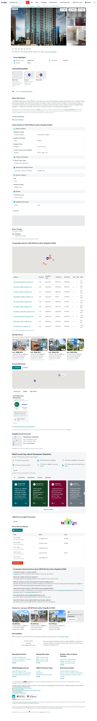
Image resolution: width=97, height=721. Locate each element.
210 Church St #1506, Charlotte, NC (23, 282)
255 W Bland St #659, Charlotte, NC (23, 296)
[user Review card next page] (85, 493)
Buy (32, 2)
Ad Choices (79, 702)
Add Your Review (48, 509)
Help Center (42, 712)
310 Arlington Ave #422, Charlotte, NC (23, 311)
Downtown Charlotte (50, 52)
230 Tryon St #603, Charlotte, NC (22, 292)
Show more (16, 563)
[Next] (83, 349)
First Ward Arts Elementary (65, 590)
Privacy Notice (73, 702)
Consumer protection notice (35, 690)
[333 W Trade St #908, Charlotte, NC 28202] (20, 616)
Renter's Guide (64, 636)
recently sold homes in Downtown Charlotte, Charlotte (37, 585)
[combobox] (19, 2)
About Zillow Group (23, 702)
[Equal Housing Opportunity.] (29, 712)
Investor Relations (48, 702)
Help (68, 702)
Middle (25, 391)
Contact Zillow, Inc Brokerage (19, 692)
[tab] (16, 367)
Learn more (69, 429)
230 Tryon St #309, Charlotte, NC (22, 301)
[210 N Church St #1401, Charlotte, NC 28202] (20, 345)
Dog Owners (31, 477)
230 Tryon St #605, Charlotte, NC (22, 287)
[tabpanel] (48, 549)
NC (27, 6)
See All (16, 470)
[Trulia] (13, 696)
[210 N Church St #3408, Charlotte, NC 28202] (75, 345)
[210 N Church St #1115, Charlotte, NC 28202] (57, 345)
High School (33, 391)
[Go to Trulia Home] (4, 2)
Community (21, 477)
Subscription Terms (63, 702)
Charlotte (32, 6)
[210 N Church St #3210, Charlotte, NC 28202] (39, 345)
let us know (60, 708)
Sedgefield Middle (30, 592)
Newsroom (42, 702)
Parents (40, 477)
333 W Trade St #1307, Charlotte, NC (23, 316)
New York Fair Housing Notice (18, 689)
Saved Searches (65, 2)
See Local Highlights (29, 443)
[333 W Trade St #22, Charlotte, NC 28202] (57, 616)
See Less (16, 210)
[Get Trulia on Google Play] (32, 696)
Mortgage (44, 2)
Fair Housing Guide (31, 702)
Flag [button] (26, 503)
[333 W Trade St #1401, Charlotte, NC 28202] (39, 616)
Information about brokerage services (22, 690)
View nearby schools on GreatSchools (24, 426)
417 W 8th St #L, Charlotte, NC (22, 326)
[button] (28, 2)
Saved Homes (53, 2)
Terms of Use (55, 702)
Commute (48, 477)
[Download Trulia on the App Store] (20, 696)
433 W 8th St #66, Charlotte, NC (22, 306)
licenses (52, 685)
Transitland (31, 681)
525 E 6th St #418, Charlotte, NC (22, 321)
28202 (38, 6)
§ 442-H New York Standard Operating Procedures (22, 688)
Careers (37, 702)
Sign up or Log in (77, 2)
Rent (37, 2)
